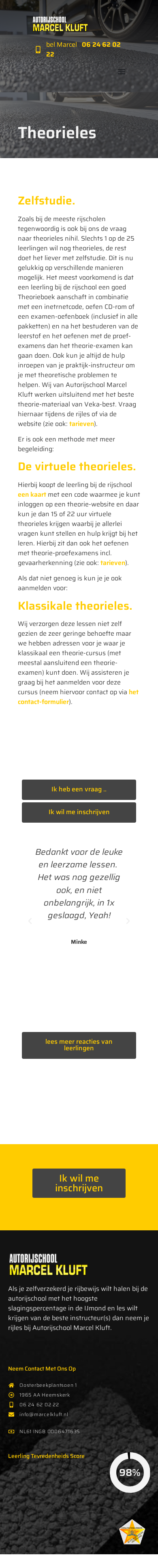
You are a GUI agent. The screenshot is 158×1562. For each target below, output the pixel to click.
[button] (30, 921)
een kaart (32, 494)
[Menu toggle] (121, 71)
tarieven (81, 424)
